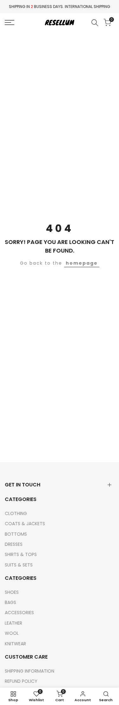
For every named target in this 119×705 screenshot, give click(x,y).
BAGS (10, 602)
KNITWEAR (15, 644)
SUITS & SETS (19, 565)
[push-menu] (9, 22)
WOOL (12, 633)
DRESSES (14, 544)
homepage (82, 263)
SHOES (12, 592)
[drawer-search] (94, 22)
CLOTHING (16, 513)
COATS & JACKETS (25, 523)
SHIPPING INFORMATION (29, 671)
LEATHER (13, 623)
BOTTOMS (16, 534)
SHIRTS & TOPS (21, 554)
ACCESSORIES (19, 612)
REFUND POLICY (21, 681)
